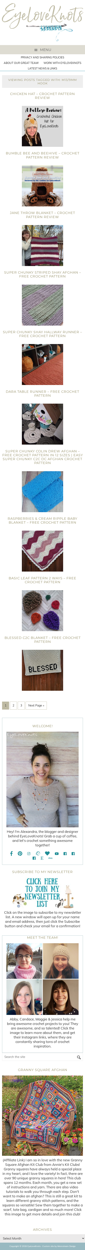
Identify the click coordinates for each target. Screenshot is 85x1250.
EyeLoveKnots (42, 22)
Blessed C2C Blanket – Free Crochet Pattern (43, 640)
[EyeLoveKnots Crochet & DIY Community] (65, 853)
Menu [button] (45, 50)
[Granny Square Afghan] (42, 1116)
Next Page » (36, 705)
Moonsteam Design (66, 1246)
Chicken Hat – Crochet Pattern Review (42, 96)
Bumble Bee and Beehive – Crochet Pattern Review (42, 155)
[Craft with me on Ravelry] (37, 853)
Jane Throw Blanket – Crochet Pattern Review (42, 215)
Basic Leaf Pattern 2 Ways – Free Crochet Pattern (42, 580)
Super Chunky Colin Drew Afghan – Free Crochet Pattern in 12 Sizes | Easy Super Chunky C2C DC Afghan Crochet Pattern (42, 457)
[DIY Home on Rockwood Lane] (73, 853)
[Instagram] (28, 853)
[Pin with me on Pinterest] (20, 853)
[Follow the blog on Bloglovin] (47, 853)
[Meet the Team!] (42, 979)
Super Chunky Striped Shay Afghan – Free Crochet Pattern (42, 274)
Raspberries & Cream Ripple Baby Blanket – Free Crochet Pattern (42, 520)
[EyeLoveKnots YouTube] (57, 853)
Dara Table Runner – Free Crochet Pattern (42, 393)
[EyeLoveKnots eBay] (50, 858)
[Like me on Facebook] (11, 853)
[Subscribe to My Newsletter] (42, 892)
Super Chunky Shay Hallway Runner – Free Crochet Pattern (42, 334)
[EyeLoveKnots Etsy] (42, 858)
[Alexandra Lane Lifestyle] (34, 858)
